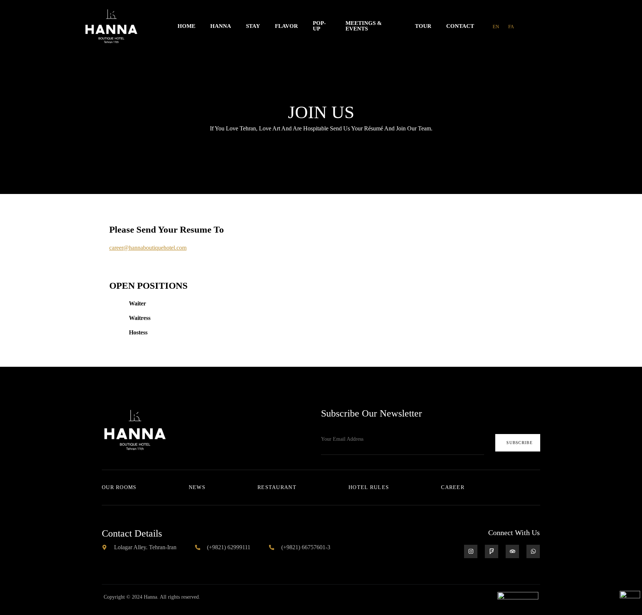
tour (423, 26)
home (186, 26)
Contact (460, 26)
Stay (253, 26)
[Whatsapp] (533, 551)
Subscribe (519, 442)
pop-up (319, 26)
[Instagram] (470, 551)
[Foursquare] (491, 551)
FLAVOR (286, 26)
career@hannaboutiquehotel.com (148, 248)
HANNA (220, 26)
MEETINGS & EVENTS (364, 26)
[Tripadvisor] (512, 551)
